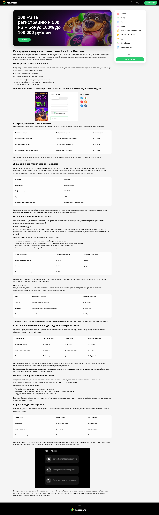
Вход (137, 2)
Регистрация (151, 2)
